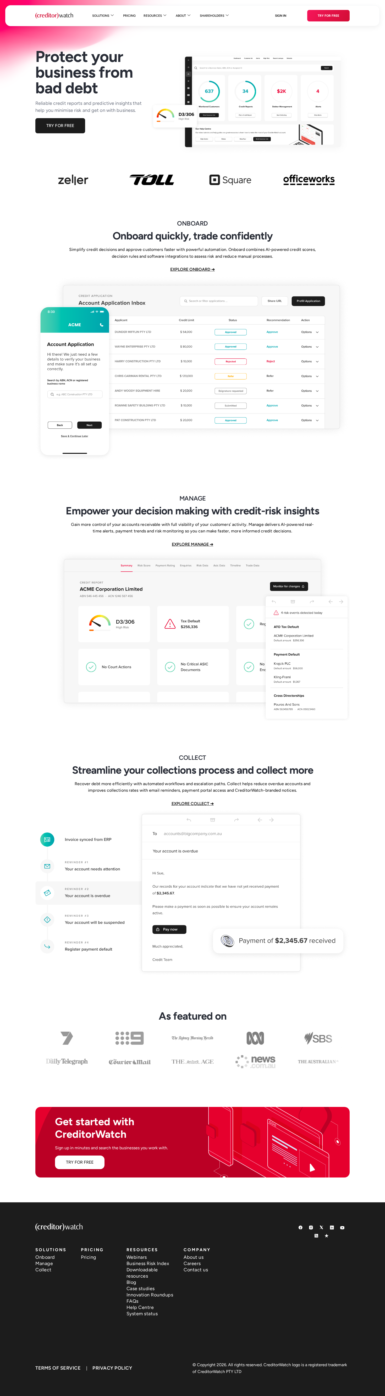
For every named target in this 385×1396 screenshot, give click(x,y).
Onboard (45, 1257)
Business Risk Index (147, 1263)
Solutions (100, 16)
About (181, 16)
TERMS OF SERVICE (58, 1368)
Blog (131, 1282)
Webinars (136, 1257)
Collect (43, 1270)
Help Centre (140, 1307)
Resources (153, 16)
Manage (44, 1263)
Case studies (140, 1288)
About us (194, 1257)
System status (142, 1314)
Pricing (129, 16)
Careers (192, 1263)
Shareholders (212, 16)
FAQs (132, 1301)
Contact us (196, 1270)
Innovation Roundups (149, 1295)
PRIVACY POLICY (112, 1368)
